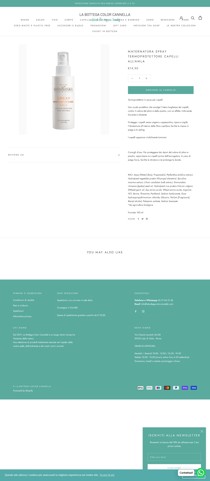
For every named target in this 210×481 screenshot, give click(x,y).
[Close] (201, 431)
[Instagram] (143, 311)
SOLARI (40, 19)
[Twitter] (143, 219)
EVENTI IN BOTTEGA (105, 31)
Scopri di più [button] (107, 475)
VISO (55, 19)
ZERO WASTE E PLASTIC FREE (32, 25)
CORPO (69, 19)
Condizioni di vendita (23, 300)
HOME (185, 19)
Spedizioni (18, 311)
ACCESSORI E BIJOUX (70, 25)
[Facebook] (138, 219)
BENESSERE (168, 19)
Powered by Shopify (23, 390)
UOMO (150, 19)
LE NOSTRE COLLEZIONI (181, 25)
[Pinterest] (147, 219)
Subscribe (174, 468)
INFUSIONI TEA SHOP (146, 25)
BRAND (25, 19)
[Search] (193, 18)
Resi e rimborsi (20, 305)
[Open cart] (200, 18)
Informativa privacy (22, 316)
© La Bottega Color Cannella (32, 386)
